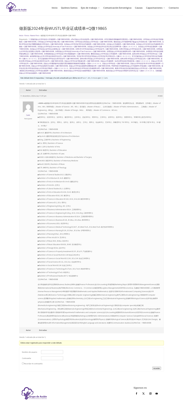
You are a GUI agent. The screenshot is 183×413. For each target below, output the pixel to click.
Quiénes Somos (69, 8)
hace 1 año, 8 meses (90, 78)
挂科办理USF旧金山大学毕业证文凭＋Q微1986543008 (140, 58)
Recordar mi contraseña (33, 364)
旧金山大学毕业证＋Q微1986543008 (115, 63)
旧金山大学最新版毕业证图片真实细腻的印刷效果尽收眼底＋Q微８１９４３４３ (72, 63)
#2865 (160, 96)
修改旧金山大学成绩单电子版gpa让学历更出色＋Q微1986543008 (137, 42)
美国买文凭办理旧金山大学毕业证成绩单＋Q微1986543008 (40, 71)
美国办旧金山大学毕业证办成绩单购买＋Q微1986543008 (84, 71)
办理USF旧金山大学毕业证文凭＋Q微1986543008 (137, 49)
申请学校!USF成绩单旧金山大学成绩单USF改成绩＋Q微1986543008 (135, 66)
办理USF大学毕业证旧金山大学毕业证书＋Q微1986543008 (96, 49)
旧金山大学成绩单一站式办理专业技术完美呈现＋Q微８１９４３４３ (125, 61)
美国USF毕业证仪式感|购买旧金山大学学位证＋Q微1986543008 (137, 68)
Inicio (54, 8)
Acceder (156, 368)
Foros (27, 35)
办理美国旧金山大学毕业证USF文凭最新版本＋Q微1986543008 (67, 54)
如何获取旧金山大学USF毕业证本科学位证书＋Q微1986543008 (52, 56)
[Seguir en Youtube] (156, 393)
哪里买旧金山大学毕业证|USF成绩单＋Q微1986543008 (110, 54)
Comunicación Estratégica (117, 8)
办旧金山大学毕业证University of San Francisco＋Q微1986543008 (61, 46)
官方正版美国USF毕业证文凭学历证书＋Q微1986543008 (58, 58)
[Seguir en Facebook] (136, 393)
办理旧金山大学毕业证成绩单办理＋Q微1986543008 (125, 51)
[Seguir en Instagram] (150, 393)
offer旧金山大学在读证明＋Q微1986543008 (86, 39)
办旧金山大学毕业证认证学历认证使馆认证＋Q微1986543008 (51, 49)
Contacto (174, 8)
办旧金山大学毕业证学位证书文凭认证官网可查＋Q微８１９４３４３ (112, 46)
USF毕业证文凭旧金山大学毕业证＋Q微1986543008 (93, 42)
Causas (139, 8)
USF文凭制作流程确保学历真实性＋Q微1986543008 (123, 39)
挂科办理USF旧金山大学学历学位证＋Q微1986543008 (99, 58)
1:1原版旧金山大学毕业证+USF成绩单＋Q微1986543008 (49, 39)
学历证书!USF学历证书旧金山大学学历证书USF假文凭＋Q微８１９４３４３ (103, 56)
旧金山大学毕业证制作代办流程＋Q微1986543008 (49, 66)
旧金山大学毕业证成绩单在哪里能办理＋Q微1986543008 (89, 66)
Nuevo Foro (34, 35)
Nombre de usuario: (29, 352)
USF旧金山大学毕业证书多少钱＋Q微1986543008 (55, 42)
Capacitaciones (154, 8)
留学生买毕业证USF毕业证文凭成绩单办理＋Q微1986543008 (91, 68)
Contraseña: (26, 358)
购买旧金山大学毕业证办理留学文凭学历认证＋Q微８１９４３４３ (130, 71)
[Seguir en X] (143, 393)
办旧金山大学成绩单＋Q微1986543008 (120, 44)
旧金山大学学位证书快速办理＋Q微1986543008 (81, 61)
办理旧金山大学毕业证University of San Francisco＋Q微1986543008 (80, 51)
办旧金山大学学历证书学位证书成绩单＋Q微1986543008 (84, 44)
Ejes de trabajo (89, 8)
